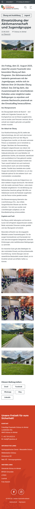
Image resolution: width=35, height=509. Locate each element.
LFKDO (3, 475)
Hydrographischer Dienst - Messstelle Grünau (16, 449)
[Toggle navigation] (31, 7)
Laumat (4, 478)
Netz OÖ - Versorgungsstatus (11, 459)
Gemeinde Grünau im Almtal (11, 468)
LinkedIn (7, 397)
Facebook (18, 387)
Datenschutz (13, 502)
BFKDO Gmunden (7, 472)
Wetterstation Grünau (8, 453)
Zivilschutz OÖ (6, 456)
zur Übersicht (5, 34)
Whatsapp (7, 392)
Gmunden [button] (9, 2)
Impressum (22, 502)
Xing (19, 392)
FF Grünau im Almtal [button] (22, 2)
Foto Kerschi (5, 482)
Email (6, 387)
